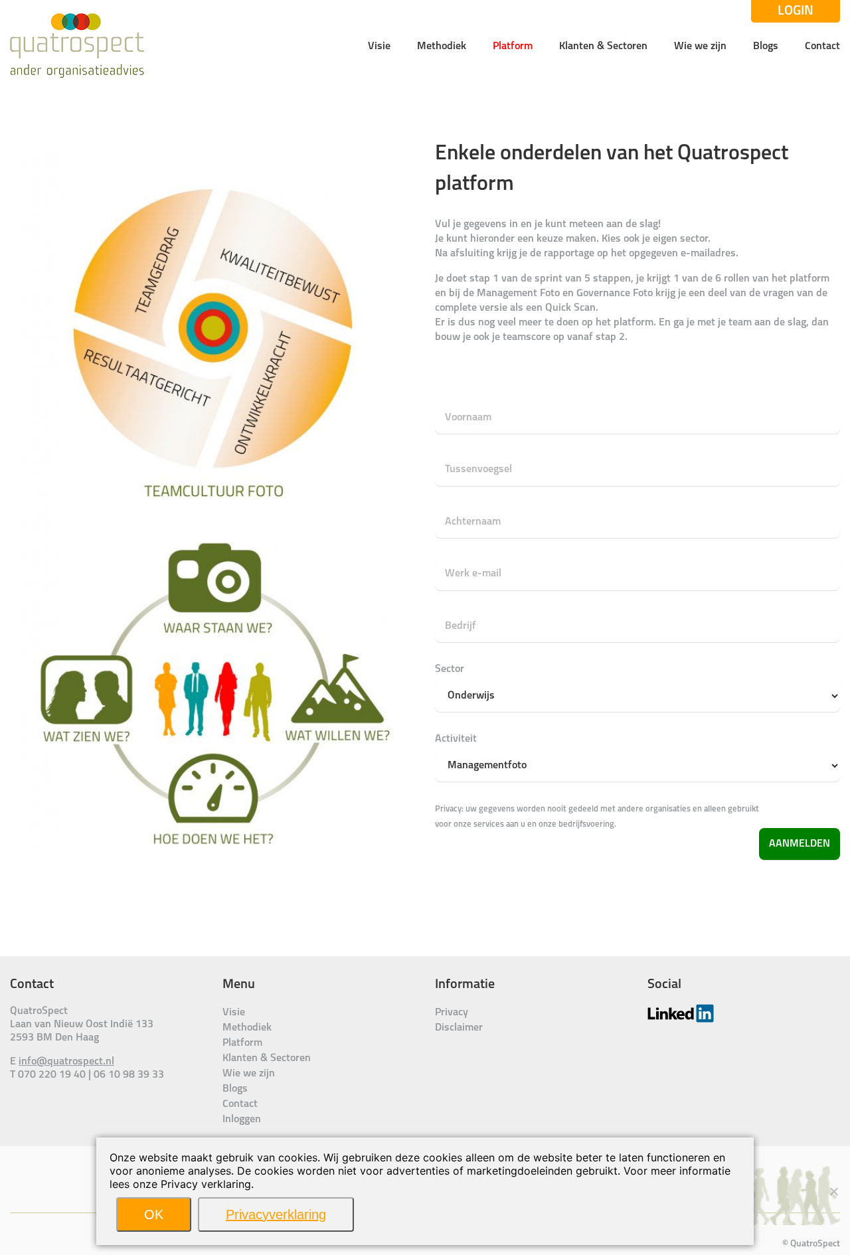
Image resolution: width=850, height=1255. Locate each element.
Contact (822, 46)
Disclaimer (459, 1028)
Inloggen (241, 1119)
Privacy (451, 1012)
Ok (153, 1214)
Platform (513, 46)
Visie (379, 46)
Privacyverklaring (276, 1214)
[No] (833, 1191)
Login (795, 11)
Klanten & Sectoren (603, 46)
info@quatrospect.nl (66, 1061)
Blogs (765, 46)
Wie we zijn (700, 46)
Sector (449, 669)
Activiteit (456, 739)
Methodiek (441, 46)
